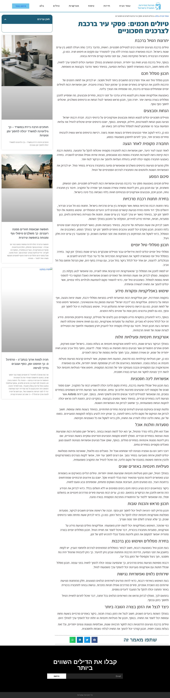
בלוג (42, 6)
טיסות (91, 6)
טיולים (56, 6)
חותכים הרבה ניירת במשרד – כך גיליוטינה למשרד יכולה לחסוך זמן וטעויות (27, 131)
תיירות (107, 6)
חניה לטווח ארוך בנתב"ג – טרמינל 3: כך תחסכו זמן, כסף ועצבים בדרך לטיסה (27, 363)
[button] (94, 640)
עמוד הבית (124, 6)
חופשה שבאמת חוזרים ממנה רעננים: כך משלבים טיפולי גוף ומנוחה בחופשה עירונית (29, 233)
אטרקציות (74, 6)
